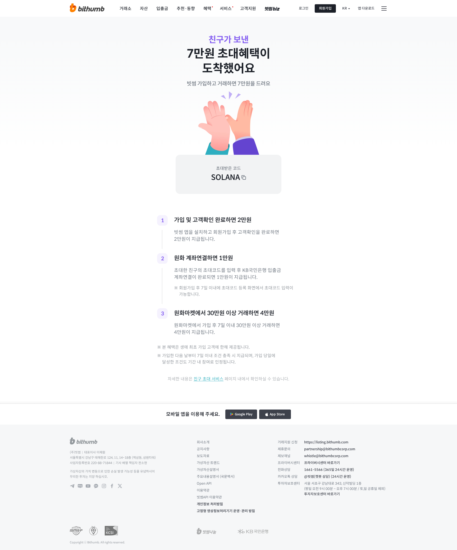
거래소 (125, 8)
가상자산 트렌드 (208, 463)
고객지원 (248, 8)
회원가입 (325, 8)
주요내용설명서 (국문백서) (216, 476)
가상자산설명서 (208, 469)
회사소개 (203, 442)
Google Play (244, 414)
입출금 (162, 8)
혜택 (207, 8)
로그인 (303, 8)
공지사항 (203, 449)
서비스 (226, 8)
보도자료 (203, 456)
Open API (204, 483)
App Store (277, 414)
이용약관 (203, 490)
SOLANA (225, 177)
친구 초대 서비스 (208, 379)
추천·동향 (186, 8)
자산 (144, 8)
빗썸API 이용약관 (209, 497)
